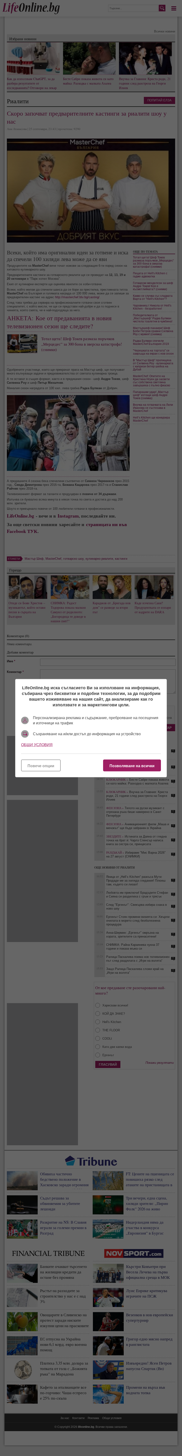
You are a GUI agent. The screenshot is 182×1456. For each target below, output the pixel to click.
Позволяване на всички (132, 766)
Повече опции (40, 766)
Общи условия (37, 745)
